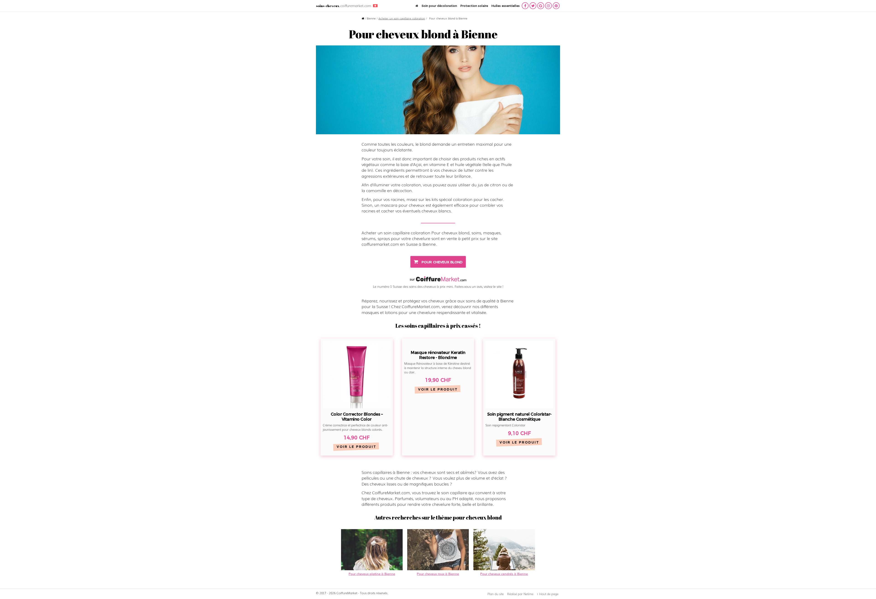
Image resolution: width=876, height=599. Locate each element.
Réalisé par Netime (520, 594)
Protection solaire (474, 6)
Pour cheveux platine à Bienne (372, 573)
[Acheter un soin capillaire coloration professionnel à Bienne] (438, 89)
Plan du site (496, 594)
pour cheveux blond (441, 262)
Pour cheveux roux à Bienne (438, 573)
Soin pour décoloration (439, 6)
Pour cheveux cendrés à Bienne (504, 573)
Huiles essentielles (505, 6)
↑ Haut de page (547, 594)
